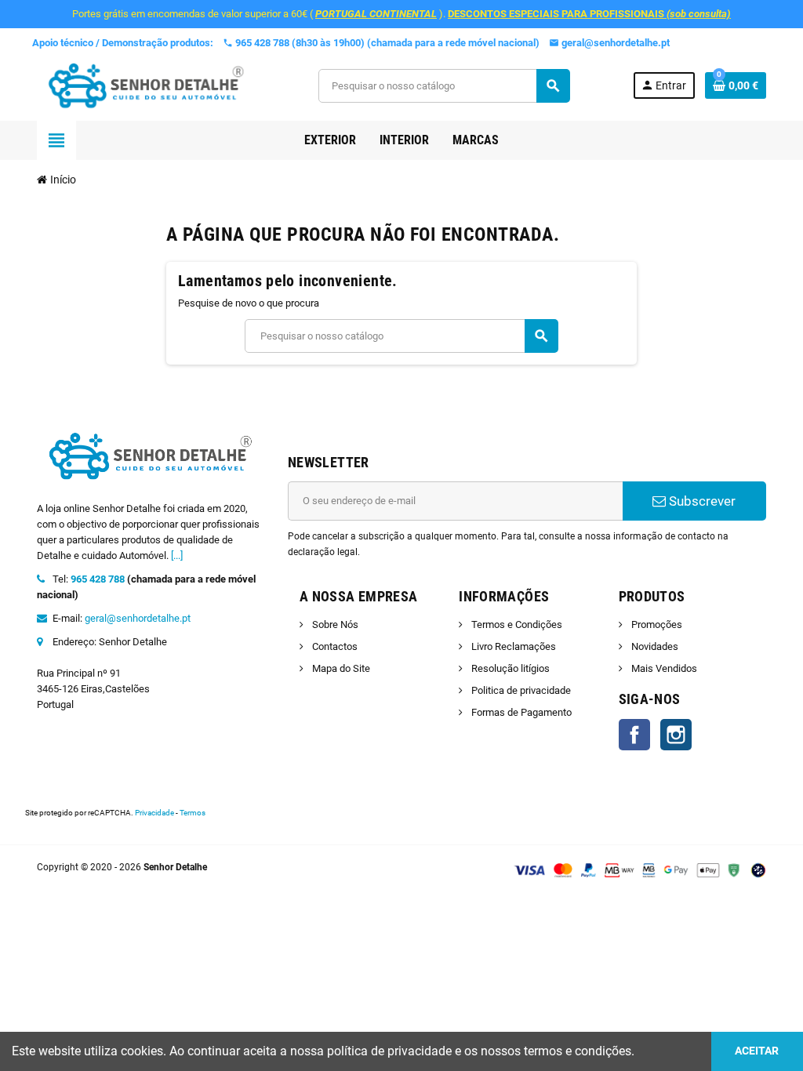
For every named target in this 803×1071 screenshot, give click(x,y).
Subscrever (701, 501)
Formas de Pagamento (520, 712)
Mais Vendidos (663, 668)
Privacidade (154, 813)
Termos (192, 813)
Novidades (653, 646)
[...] (177, 555)
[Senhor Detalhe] (146, 85)
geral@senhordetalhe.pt (138, 618)
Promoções (655, 624)
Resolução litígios (509, 668)
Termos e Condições (515, 624)
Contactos (334, 646)
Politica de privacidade (520, 690)
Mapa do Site (340, 668)
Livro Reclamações (512, 646)
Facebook (634, 734)
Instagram (676, 734)
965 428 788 (98, 579)
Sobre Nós (334, 624)
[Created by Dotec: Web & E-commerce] (758, 869)
